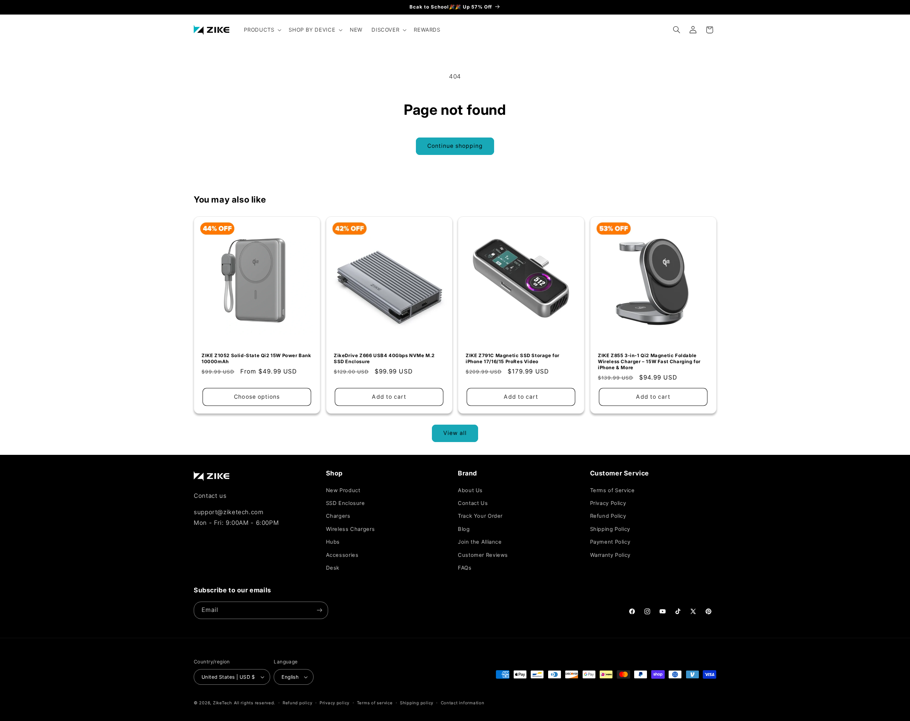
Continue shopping (455, 145)
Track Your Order (480, 516)
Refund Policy (608, 516)
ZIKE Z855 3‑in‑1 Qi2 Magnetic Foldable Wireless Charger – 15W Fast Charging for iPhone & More (649, 361)
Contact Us (473, 503)
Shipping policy (416, 702)
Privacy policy (334, 702)
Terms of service (375, 702)
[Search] (677, 30)
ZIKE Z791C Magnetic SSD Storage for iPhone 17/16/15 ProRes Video (513, 358)
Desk (333, 568)
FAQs (465, 568)
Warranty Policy (610, 555)
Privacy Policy (608, 503)
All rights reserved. (254, 702)
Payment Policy (610, 542)
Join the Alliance (480, 542)
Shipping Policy (610, 529)
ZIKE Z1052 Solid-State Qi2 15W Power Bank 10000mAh (256, 358)
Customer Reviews (483, 555)
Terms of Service (612, 490)
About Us (470, 490)
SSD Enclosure (345, 503)
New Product (343, 490)
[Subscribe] (319, 610)
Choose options (257, 396)
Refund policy (297, 702)
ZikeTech (222, 702)
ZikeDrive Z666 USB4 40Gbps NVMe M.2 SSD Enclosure (384, 358)
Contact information (463, 702)
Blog (464, 529)
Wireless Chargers (350, 529)
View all (455, 433)
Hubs (333, 542)
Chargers (338, 516)
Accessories (342, 555)
